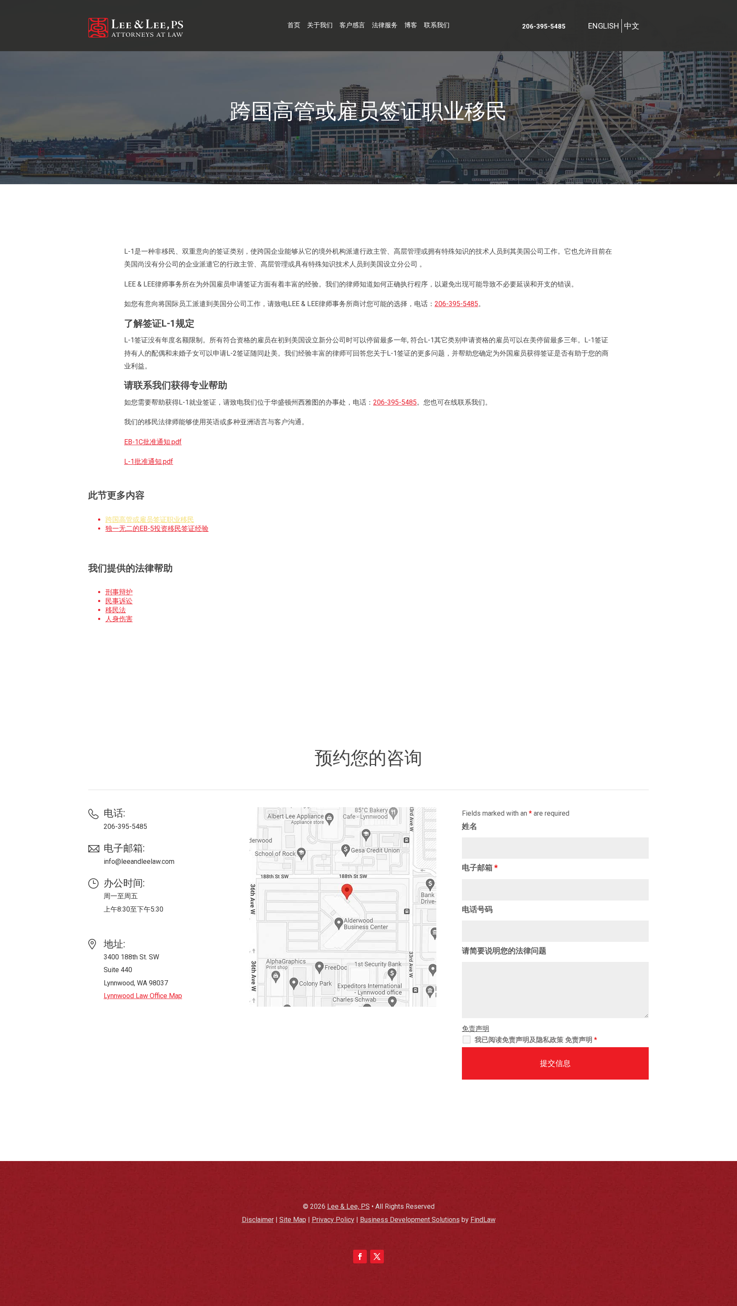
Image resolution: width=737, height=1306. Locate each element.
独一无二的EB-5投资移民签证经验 (157, 528)
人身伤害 (119, 619)
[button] (728, 1244)
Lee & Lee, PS (348, 1206)
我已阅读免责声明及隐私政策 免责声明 (536, 1040)
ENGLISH (603, 25)
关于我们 (320, 25)
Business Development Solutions (410, 1220)
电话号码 (477, 909)
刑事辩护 (119, 592)
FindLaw (483, 1220)
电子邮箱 (480, 867)
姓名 (469, 826)
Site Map (292, 1220)
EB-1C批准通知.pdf (153, 442)
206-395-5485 (544, 26)
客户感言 (352, 25)
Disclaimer (258, 1220)
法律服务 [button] (385, 25)
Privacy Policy (333, 1220)
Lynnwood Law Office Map (143, 996)
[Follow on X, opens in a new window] (377, 1256)
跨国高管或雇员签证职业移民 (149, 519)
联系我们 (437, 25)
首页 (293, 25)
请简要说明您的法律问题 (504, 950)
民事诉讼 (119, 601)
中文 (631, 25)
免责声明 (475, 1029)
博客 (410, 25)
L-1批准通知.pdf (148, 462)
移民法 (115, 610)
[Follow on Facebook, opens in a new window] (360, 1256)
